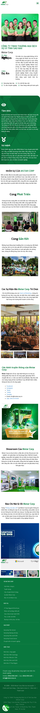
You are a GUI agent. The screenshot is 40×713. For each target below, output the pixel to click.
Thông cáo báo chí (11, 508)
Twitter (9, 392)
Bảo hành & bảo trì (23, 688)
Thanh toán (20, 691)
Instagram (10, 388)
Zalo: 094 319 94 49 (13, 398)
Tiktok (8, 390)
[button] (37, 3)
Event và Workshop (25, 293)
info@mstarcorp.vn (9, 678)
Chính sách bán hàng (9, 688)
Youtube (9, 394)
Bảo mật (33, 688)
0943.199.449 (12, 676)
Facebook (10, 386)
